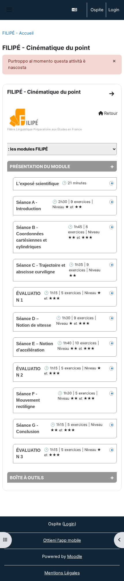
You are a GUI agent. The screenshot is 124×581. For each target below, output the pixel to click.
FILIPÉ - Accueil (17, 33)
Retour (110, 113)
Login (113, 9)
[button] (77, 10)
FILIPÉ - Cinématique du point (44, 92)
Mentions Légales (62, 573)
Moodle (74, 556)
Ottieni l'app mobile (62, 540)
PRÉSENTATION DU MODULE (40, 166)
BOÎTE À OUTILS (27, 477)
